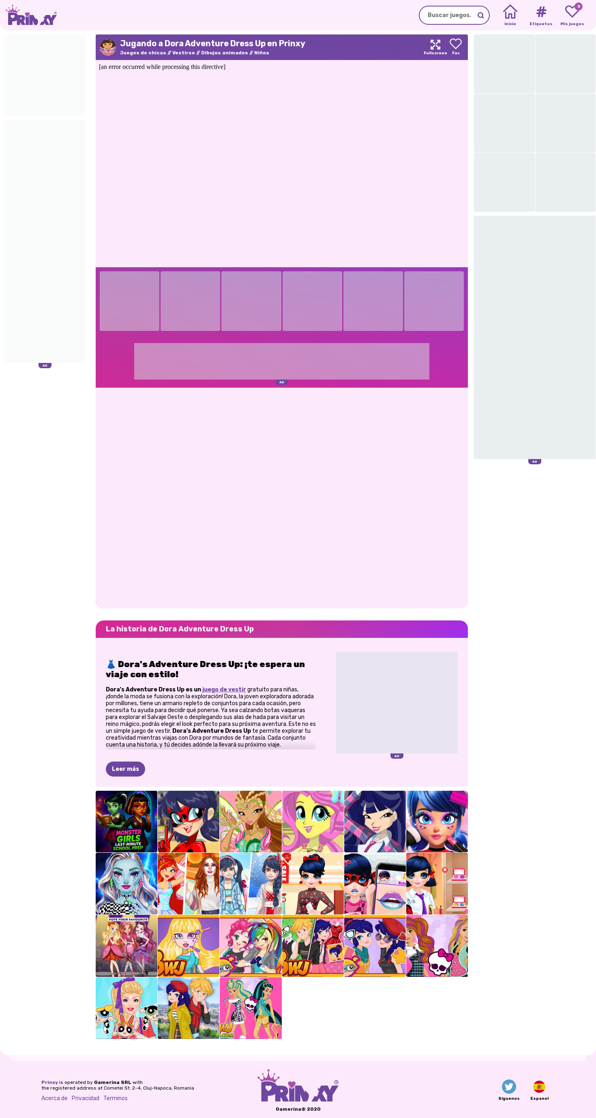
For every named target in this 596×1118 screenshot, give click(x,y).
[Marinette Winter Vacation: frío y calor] (250, 883)
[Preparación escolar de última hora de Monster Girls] (126, 821)
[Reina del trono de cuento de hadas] (126, 945)
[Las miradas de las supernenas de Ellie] (126, 1008)
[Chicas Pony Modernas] (250, 945)
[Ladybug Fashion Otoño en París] (188, 1008)
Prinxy (49, 1082)
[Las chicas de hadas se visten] (375, 821)
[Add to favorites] (456, 47)
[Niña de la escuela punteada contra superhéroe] (375, 945)
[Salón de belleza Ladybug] (437, 821)
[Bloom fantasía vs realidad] (188, 883)
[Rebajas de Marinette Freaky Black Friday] (313, 883)
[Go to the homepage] (28, 15)
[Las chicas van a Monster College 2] (437, 945)
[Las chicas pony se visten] (313, 821)
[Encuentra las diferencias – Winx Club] (250, 821)
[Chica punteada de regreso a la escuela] (437, 883)
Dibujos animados (224, 53)
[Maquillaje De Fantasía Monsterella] (126, 883)
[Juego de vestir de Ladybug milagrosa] (188, 821)
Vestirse (183, 53)
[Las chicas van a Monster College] (250, 1008)
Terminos (115, 1098)
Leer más (125, 769)
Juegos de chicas (143, 53)
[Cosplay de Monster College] (188, 945)
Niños (261, 53)
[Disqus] (282, 497)
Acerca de (54, 1098)
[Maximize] (435, 47)
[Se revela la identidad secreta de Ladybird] (313, 945)
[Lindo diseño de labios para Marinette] (375, 883)
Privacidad (85, 1098)
